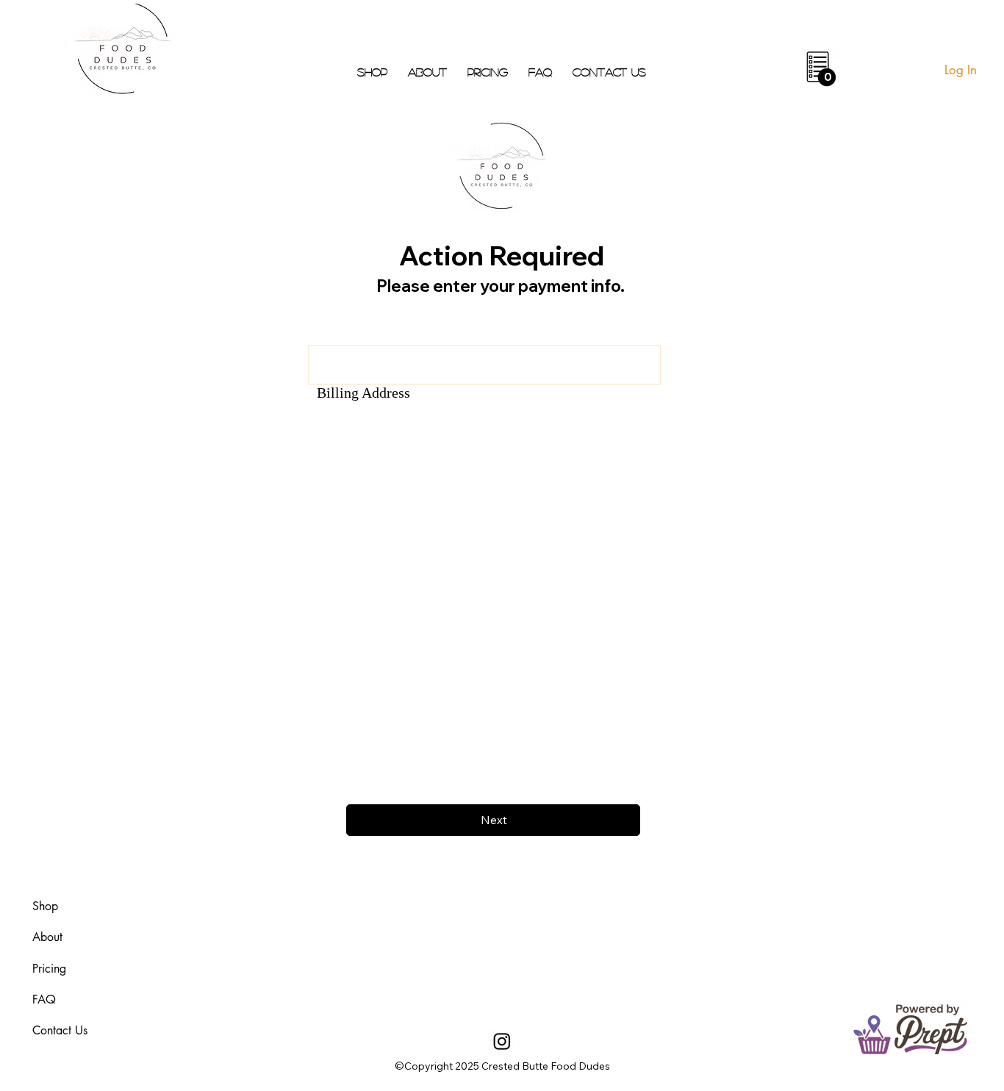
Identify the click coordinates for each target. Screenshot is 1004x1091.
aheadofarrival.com (621, 958)
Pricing (49, 968)
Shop (45, 906)
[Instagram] (502, 1041)
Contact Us (59, 1030)
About (47, 937)
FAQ (44, 999)
